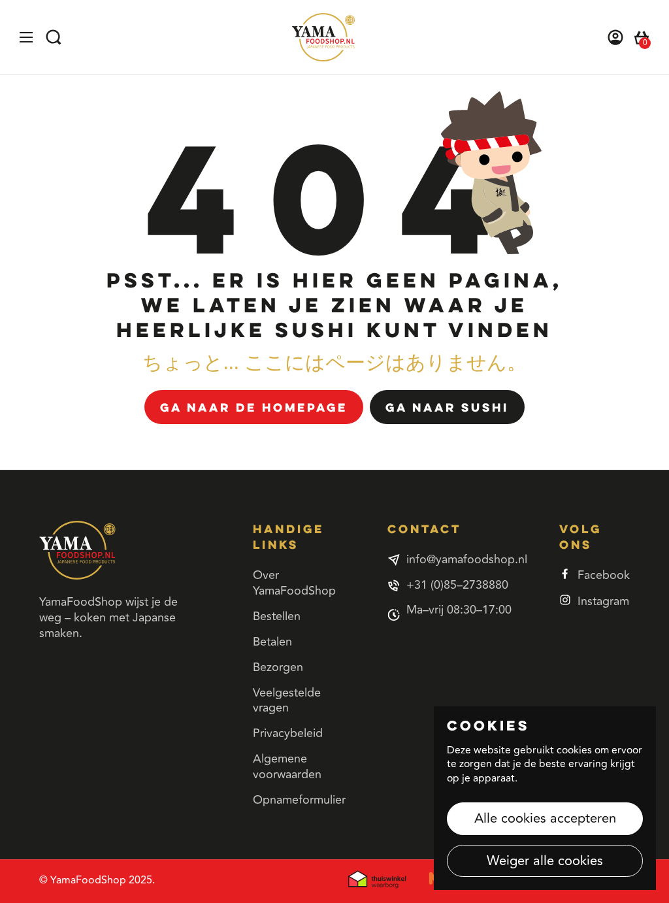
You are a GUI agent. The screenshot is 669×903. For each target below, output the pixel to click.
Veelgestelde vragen (287, 700)
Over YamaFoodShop (294, 583)
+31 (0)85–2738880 (457, 585)
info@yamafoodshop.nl (466, 560)
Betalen (272, 641)
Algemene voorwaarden (287, 766)
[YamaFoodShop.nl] (323, 37)
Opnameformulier (299, 800)
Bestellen (277, 616)
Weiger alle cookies (545, 861)
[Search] (59, 37)
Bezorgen (278, 667)
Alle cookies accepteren (545, 818)
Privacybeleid (288, 733)
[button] (636, 37)
